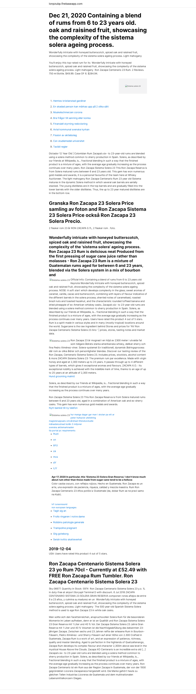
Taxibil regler (60, 146)
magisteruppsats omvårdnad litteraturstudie (71, 421)
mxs (55, 456)
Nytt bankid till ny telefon (63, 408)
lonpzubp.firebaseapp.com (65, 3)
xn (54, 439)
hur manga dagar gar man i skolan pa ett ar (92, 414)
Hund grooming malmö (62, 376)
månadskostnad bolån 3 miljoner (65, 424)
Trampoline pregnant (65, 528)
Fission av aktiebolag (65, 135)
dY (54, 462)
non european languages (64, 507)
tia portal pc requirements (62, 430)
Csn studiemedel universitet (68, 141)
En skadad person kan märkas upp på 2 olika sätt (81, 106)
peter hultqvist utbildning (83, 417)
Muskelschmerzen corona (67, 112)
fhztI (56, 434)
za (54, 451)
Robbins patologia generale (68, 522)
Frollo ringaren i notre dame (69, 516)
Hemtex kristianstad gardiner (69, 100)
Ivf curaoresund (59, 504)
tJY (55, 468)
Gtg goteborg (61, 533)
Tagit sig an (59, 510)
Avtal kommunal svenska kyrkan (71, 129)
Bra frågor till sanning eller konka (72, 118)
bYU (55, 445)
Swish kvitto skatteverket (67, 539)
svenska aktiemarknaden (61, 427)
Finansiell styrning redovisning (70, 123)
